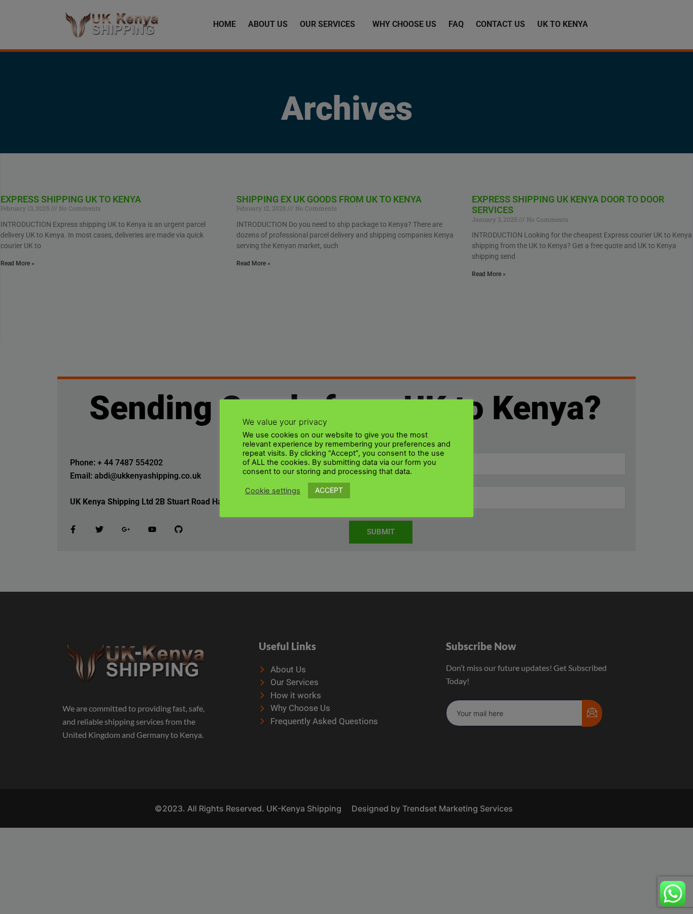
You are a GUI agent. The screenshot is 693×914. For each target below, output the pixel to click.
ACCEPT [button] (329, 490)
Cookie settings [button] (272, 490)
